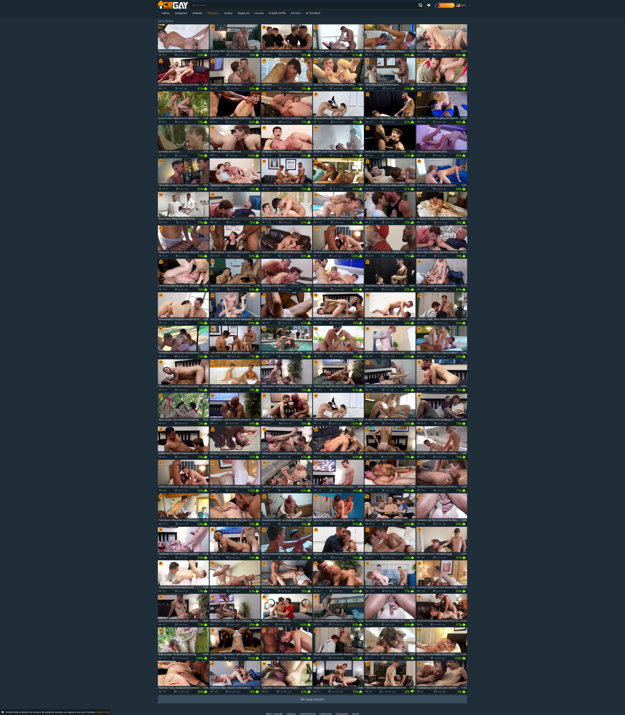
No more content (312, 699)
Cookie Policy (102, 712)
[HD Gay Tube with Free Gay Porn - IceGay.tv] (173, 5)
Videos (166, 13)
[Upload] (429, 5)
